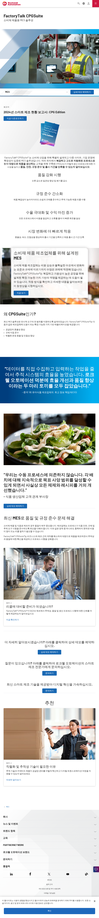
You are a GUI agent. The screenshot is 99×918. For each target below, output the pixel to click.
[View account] (88, 3)
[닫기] (95, 901)
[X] (49, 874)
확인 (49, 911)
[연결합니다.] (96, 869)
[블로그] (86, 874)
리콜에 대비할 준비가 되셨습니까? (19, 549)
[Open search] (79, 3)
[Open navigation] (95, 3)
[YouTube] (68, 874)
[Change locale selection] (83, 3)
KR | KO (49, 880)
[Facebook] (30, 874)
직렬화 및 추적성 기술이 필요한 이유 (20, 710)
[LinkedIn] (12, 874)
